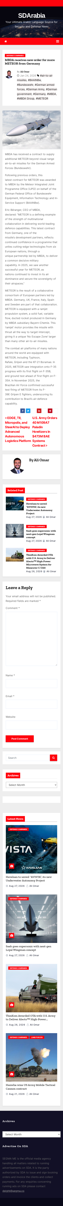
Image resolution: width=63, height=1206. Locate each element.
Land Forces (37, 1037)
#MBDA (51, 94)
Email (10, 696)
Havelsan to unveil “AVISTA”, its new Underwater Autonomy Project (39, 508)
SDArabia (31, 15)
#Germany (39, 94)
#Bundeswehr (25, 84)
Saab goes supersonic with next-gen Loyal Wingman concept (41, 534)
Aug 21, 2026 (17, 1094)
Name (10, 675)
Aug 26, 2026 (34, 571)
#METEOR (42, 98)
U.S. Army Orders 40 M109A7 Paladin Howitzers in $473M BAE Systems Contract (44, 431)
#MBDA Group (25, 98)
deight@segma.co (13, 1190)
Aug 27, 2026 (34, 517)
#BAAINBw (34, 80)
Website (10, 716)
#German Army (35, 89)
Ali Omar (24, 71)
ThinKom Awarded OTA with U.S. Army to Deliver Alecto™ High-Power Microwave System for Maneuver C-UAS (40, 561)
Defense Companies (15, 55)
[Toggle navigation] (58, 41)
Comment (13, 608)
